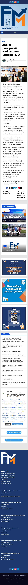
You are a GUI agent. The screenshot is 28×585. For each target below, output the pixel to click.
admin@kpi (12, 60)
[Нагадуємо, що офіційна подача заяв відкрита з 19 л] (14, 402)
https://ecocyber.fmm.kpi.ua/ (7, 559)
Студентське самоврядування (14, 581)
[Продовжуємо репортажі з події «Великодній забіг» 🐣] (6, 418)
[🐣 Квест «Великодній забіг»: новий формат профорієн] (14, 418)
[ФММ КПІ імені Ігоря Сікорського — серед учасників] (14, 410)
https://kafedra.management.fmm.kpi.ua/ (10, 496)
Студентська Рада (20, 578)
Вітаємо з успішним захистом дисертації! (12, 232)
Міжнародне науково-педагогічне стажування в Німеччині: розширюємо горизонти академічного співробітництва (12, 360)
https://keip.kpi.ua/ (5, 546)
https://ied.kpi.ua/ (5, 534)
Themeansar (23, 575)
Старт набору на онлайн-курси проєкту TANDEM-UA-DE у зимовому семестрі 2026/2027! (12, 346)
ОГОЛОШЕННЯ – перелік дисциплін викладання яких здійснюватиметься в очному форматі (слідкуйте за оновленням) (13, 340)
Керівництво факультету (9, 578)
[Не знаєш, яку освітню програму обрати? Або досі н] (6, 410)
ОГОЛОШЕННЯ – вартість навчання (11, 351)
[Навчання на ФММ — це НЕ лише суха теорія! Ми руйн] (22, 402)
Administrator (16, 220)
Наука (4, 41)
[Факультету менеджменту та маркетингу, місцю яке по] (22, 418)
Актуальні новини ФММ (15, 432)
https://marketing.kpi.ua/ (6, 508)
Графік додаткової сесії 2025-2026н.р (12, 375)
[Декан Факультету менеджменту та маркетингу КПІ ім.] (6, 402)
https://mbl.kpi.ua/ (5, 521)
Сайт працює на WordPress (8, 575)
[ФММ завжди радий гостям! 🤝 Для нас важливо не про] (22, 410)
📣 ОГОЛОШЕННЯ (10, 248)
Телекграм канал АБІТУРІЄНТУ (15, 440)
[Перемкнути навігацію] (15, 32)
